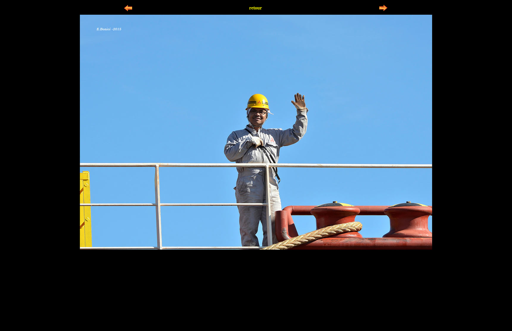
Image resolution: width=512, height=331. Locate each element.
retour (255, 7)
